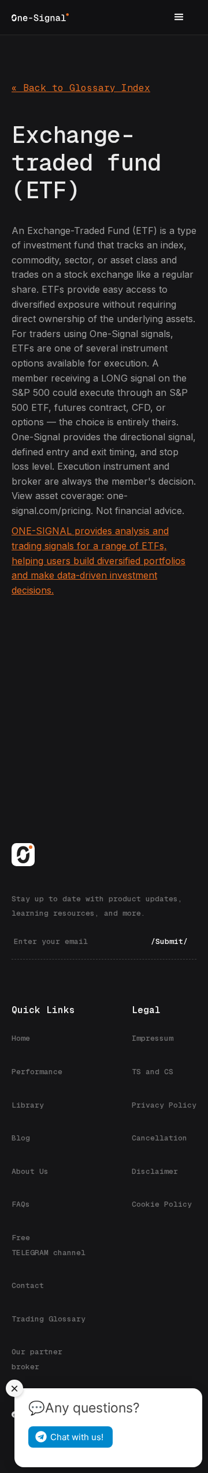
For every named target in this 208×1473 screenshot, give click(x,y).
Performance (37, 1072)
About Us (30, 1171)
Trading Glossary (49, 1319)
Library (28, 1105)
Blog (21, 1138)
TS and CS (152, 1072)
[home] (40, 17)
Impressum (152, 1038)
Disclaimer (155, 1171)
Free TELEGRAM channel (49, 1245)
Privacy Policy (164, 1105)
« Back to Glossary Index (81, 88)
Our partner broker (37, 1359)
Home (21, 1038)
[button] (179, 17)
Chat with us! (76, 1437)
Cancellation (159, 1138)
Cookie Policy (162, 1204)
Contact (28, 1285)
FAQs (21, 1204)
